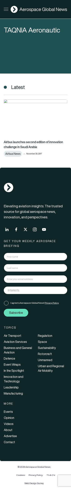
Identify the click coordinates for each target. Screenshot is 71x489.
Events (8, 412)
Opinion (9, 418)
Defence (9, 358)
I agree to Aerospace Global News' (34, 302)
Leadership (11, 387)
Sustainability (47, 348)
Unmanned (45, 360)
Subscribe (16, 313)
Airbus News (12, 154)
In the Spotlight (14, 371)
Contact (9, 442)
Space (42, 342)
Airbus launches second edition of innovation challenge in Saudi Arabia (33, 144)
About (8, 430)
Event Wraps (12, 364)
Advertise (10, 436)
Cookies (20, 475)
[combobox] (35, 290)
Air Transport (12, 336)
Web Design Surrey (34, 483)
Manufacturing (13, 393)
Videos (8, 424)
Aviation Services (15, 342)
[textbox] (32, 290)
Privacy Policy (52, 302)
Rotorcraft (45, 354)
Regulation (45, 336)
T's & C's (51, 475)
